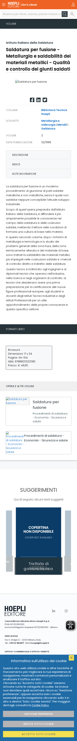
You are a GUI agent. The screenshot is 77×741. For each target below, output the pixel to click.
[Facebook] (32, 100)
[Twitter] (45, 100)
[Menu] (3, 4)
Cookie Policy (40, 705)
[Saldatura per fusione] (17, 401)
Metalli (62, 125)
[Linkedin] (38, 100)
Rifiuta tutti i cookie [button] (39, 724)
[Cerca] (65, 14)
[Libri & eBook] (31, 4)
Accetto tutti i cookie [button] (39, 734)
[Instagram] (66, 611)
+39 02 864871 (16, 642)
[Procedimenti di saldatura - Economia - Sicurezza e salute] (15, 443)
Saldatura (48, 128)
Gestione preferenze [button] (38, 714)
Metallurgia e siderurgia (50, 123)
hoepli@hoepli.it (39, 642)
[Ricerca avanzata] (72, 14)
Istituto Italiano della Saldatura (29, 43)
